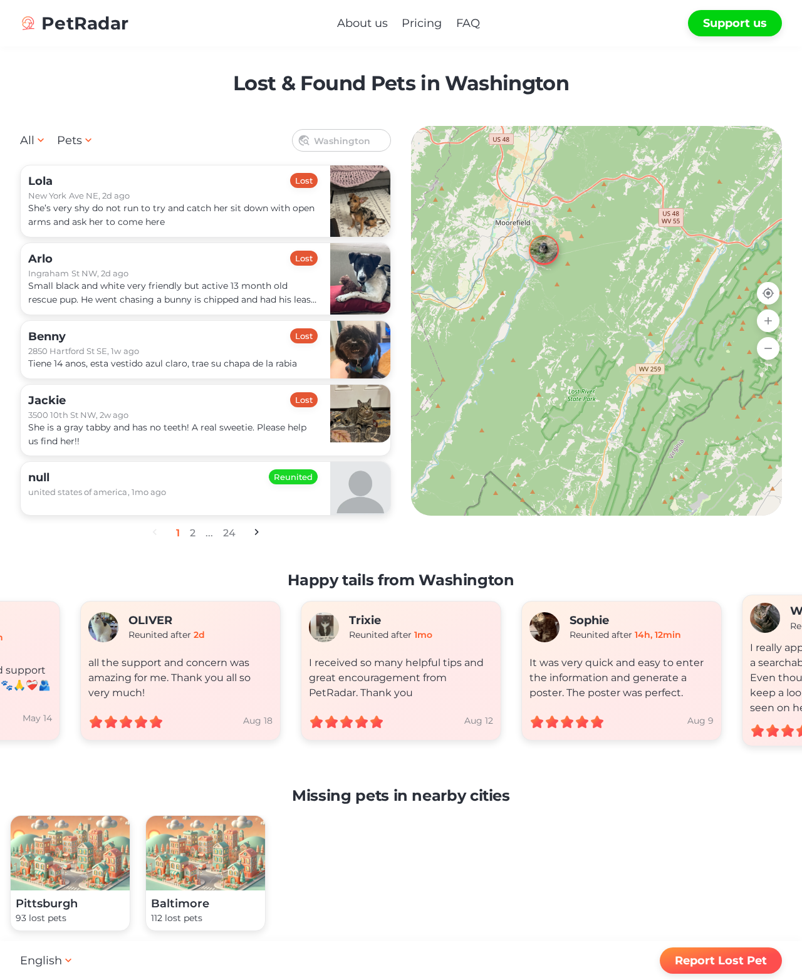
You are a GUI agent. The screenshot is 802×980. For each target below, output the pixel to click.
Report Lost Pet (721, 960)
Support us (735, 23)
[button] (532, 238)
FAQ (468, 23)
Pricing (422, 23)
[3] (596, 321)
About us (362, 23)
